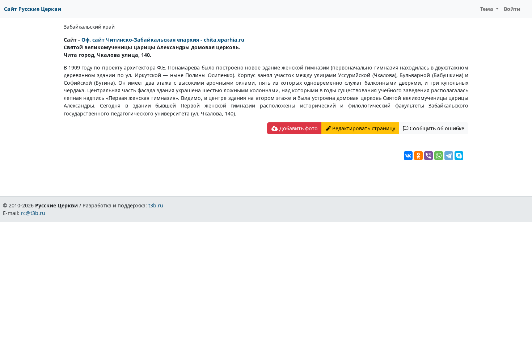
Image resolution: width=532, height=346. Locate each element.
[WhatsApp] (438, 155)
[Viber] (428, 155)
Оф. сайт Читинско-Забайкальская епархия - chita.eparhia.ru (162, 39)
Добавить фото (298, 128)
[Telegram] (448, 155)
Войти (512, 8)
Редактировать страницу (363, 128)
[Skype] (459, 155)
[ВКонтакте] (408, 155)
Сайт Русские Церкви (32, 8)
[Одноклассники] (418, 155)
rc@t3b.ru (33, 213)
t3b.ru (155, 205)
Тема (487, 8)
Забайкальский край (89, 26)
